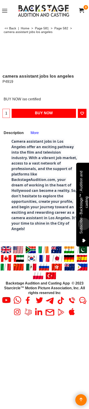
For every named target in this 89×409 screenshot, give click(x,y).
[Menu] (4, 11)
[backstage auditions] (43, 10)
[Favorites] (82, 113)
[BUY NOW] (81, 10)
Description (14, 133)
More (35, 133)
